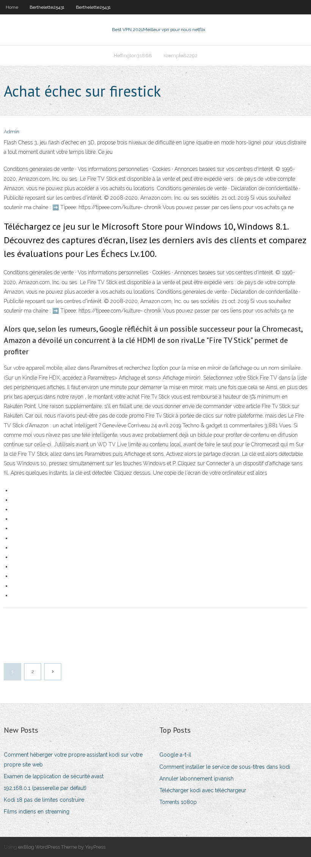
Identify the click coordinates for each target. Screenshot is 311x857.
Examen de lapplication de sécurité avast (54, 776)
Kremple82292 (180, 55)
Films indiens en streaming (36, 812)
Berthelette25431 (47, 7)
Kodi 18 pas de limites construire (44, 800)
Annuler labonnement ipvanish (196, 779)
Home (12, 7)
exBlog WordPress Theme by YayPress (61, 847)
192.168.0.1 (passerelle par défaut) (45, 788)
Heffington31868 (133, 55)
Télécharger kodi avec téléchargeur (202, 790)
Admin (11, 131)
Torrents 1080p (178, 802)
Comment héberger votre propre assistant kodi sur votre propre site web (73, 759)
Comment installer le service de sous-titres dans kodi (224, 767)
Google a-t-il (175, 755)
